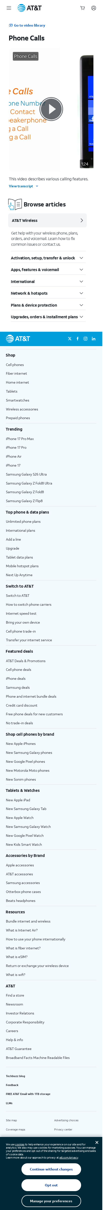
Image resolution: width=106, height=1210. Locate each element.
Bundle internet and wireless (28, 921)
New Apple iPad (18, 800)
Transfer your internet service (29, 640)
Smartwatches (17, 400)
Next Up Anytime (19, 574)
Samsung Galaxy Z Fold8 (25, 491)
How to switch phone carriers (29, 604)
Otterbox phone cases (23, 891)
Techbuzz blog (15, 1076)
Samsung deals (18, 687)
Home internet (17, 382)
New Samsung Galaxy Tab (26, 808)
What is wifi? (15, 974)
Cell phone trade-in (21, 631)
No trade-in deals (19, 723)
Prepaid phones (18, 417)
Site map (11, 1120)
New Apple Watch (20, 817)
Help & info (14, 1039)
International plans (20, 530)
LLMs (9, 1103)
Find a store (15, 995)
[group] (51, 355)
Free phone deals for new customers (34, 714)
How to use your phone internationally (35, 939)
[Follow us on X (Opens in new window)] (70, 339)
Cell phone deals (18, 669)
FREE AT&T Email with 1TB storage (28, 1094)
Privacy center (63, 1129)
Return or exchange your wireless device (37, 965)
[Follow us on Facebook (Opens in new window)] (78, 339)
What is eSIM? (16, 956)
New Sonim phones (21, 779)
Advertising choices (66, 1120)
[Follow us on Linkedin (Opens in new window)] (93, 339)
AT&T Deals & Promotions (26, 660)
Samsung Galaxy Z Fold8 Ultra (29, 483)
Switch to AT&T (17, 595)
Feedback (12, 1085)
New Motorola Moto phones (28, 770)
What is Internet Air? (21, 930)
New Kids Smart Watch (24, 844)
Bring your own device (23, 622)
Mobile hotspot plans (22, 566)
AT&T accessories (19, 874)
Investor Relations (20, 1013)
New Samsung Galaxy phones (29, 752)
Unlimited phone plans (23, 521)
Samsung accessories (23, 882)
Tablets (12, 391)
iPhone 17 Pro (16, 447)
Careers (12, 1030)
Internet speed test (21, 613)
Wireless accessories (22, 409)
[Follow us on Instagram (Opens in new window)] (85, 339)
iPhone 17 (13, 465)
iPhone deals (16, 678)
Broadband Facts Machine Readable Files (38, 1057)
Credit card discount (21, 705)
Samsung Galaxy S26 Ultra (26, 474)
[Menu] (9, 8)
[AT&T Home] (30, 8)
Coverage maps (15, 1129)
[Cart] (82, 7)
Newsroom (14, 1004)
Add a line (13, 539)
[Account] (93, 8)
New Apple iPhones (21, 743)
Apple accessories (20, 865)
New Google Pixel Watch (25, 835)
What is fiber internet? (23, 948)
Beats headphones (20, 900)
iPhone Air (13, 456)
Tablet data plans (19, 557)
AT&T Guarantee (19, 1048)
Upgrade (12, 548)
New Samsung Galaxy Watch (28, 826)
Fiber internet (16, 373)
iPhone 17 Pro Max (20, 438)
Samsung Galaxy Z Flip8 (24, 500)
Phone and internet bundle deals (31, 696)
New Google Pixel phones (25, 761)
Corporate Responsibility (25, 1022)
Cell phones (15, 364)
